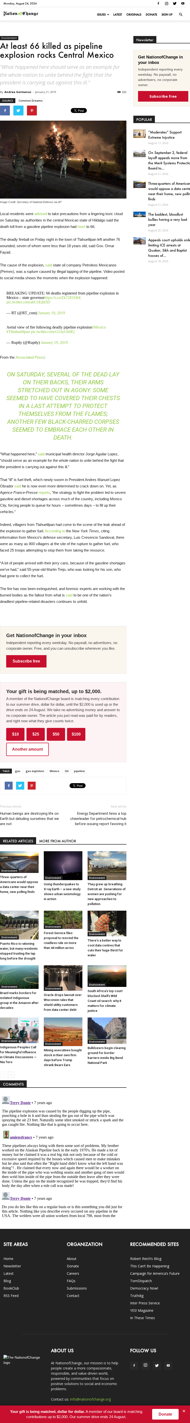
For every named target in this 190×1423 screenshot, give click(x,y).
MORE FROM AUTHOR (57, 841)
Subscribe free (26, 661)
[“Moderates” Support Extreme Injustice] (139, 133)
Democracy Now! (144, 1288)
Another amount (27, 749)
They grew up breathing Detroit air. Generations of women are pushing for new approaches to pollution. (107, 894)
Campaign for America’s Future (155, 1273)
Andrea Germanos (17, 92)
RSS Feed (11, 1295)
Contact (73, 1295)
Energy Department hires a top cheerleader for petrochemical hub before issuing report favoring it (98, 818)
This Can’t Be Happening (149, 1266)
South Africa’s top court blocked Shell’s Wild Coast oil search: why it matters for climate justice (105, 1001)
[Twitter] (174, 3)
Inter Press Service (145, 1303)
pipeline (79, 771)
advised (40, 214)
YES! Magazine (141, 1310)
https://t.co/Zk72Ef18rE (62, 298)
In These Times (142, 1317)
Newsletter (12, 1266)
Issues (101, 14)
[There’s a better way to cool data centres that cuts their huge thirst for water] (107, 923)
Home (8, 1258)
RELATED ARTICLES (18, 841)
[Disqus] (63, 1156)
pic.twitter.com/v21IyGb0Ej (52, 332)
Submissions (77, 1288)
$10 (15, 734)
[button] (181, 14)
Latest (117, 14)
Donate (151, 14)
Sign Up (167, 14)
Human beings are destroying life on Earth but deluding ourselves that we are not (29, 818)
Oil (67, 771)
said (48, 265)
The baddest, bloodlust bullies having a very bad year (167, 219)
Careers (73, 1273)
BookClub (11, 1288)
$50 (56, 734)
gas (17, 771)
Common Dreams (31, 100)
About (71, 1258)
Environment (9, 38)
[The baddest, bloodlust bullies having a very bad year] (139, 214)
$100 (76, 734)
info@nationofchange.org (90, 1399)
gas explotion (35, 771)
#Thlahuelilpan (18, 332)
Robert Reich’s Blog (145, 1258)
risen (81, 226)
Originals (133, 14)
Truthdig (136, 1295)
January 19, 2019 (51, 313)
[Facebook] (158, 3)
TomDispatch (141, 1280)
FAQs (71, 1280)
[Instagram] (166, 3)
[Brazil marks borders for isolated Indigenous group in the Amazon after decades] (19, 977)
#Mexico (99, 327)
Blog (7, 1280)
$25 (35, 734)
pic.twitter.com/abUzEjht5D (28, 302)
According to (55, 531)
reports (44, 492)
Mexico (54, 771)
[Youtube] (183, 3)
